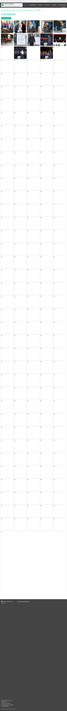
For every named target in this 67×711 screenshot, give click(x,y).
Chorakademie (62, 5)
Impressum (51, 1)
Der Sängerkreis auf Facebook (23, 601)
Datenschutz (56, 1)
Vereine (40, 5)
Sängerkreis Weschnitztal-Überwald (8, 10)
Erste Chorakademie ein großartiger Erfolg (25, 10)
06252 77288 (5, 706)
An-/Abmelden (63, 1)
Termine (54, 5)
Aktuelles (47, 5)
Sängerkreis (33, 5)
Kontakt (63, 7)
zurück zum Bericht (6, 18)
